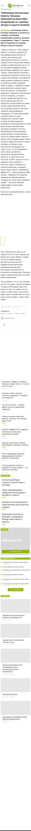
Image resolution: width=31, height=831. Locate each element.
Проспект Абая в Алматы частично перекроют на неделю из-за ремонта (15, 395)
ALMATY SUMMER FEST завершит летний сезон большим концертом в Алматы (15, 431)
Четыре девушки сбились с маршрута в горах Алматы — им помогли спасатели (15, 467)
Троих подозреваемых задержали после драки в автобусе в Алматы (14, 492)
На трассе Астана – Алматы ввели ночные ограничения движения (13, 407)
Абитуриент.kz (12, 540)
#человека (16, 313)
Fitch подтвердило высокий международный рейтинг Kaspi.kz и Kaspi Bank (13, 456)
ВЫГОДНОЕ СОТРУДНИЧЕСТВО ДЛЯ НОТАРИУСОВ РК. (15, 718)
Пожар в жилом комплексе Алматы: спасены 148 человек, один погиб (14, 418)
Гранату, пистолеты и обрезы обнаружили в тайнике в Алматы (15, 444)
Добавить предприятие (15, 589)
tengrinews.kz (5, 311)
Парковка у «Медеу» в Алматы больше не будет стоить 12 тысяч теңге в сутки (15, 384)
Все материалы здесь (15, 551)
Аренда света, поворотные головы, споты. (13, 641)
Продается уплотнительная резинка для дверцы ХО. (13, 616)
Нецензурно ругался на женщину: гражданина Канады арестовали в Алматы (12, 518)
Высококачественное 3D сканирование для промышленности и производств (12, 668)
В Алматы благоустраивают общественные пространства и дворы (15, 504)
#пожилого (10, 313)
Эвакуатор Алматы (10, 694)
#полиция (22, 313)
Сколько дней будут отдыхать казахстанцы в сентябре (13, 482)
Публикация (5, 30)
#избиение (3, 313)
